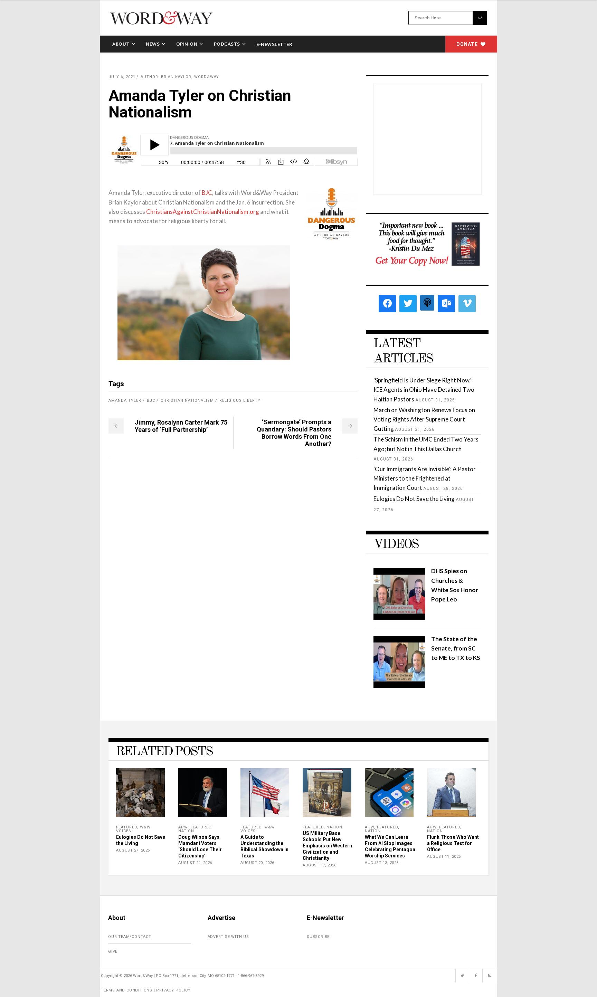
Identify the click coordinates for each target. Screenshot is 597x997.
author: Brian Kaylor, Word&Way (180, 77)
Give (112, 951)
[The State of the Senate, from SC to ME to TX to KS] (399, 685)
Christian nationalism (187, 400)
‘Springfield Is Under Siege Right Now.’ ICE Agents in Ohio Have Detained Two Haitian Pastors (423, 389)
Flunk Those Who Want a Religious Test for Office (453, 843)
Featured (126, 827)
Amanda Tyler (124, 400)
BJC (207, 192)
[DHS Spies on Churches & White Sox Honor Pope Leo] (399, 617)
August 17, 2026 (320, 865)
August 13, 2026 (382, 863)
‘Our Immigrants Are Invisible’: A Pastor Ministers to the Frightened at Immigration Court (424, 478)
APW (183, 827)
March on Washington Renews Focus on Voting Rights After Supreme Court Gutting (424, 419)
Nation (186, 831)
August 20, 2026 (257, 863)
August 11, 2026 (444, 856)
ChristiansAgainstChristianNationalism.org (202, 211)
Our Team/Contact (129, 936)
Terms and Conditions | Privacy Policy (146, 990)
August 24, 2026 (195, 863)
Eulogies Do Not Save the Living (414, 498)
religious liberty (239, 400)
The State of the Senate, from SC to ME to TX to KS (455, 648)
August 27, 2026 (133, 850)
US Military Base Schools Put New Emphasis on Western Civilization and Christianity (327, 845)
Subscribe (318, 936)
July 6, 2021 (121, 77)
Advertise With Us (228, 936)
